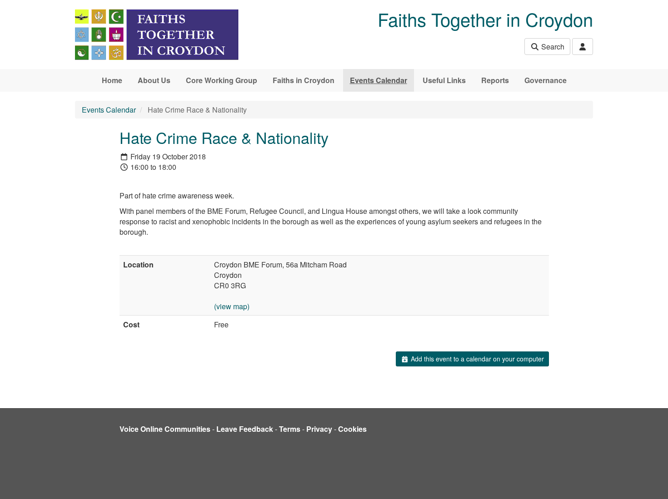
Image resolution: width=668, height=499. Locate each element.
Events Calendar (378, 80)
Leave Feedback (244, 429)
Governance (545, 80)
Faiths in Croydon (303, 80)
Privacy (319, 429)
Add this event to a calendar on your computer (476, 358)
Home (112, 80)
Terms (289, 429)
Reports (495, 80)
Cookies (352, 429)
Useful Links (444, 80)
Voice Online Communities (165, 429)
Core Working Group (221, 80)
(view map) (231, 306)
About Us (154, 80)
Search (551, 46)
